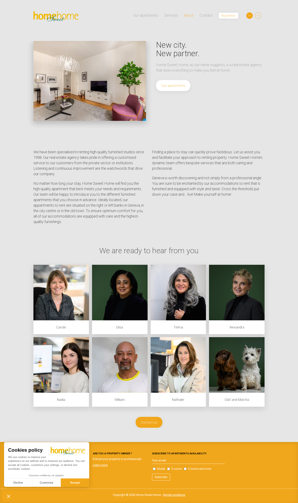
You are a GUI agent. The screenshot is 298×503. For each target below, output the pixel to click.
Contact (206, 15)
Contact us (149, 422)
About (189, 15)
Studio (161, 468)
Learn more (100, 465)
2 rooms (176, 468)
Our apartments (145, 15)
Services (171, 15)
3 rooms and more (199, 468)
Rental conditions (174, 495)
